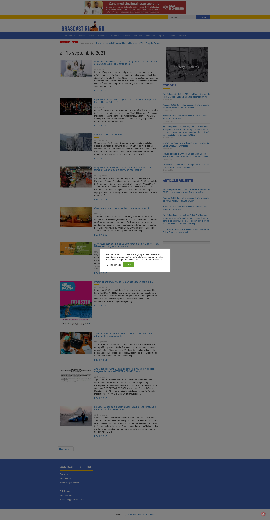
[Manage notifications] (263, 514)
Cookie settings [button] (114, 264)
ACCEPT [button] (128, 264)
